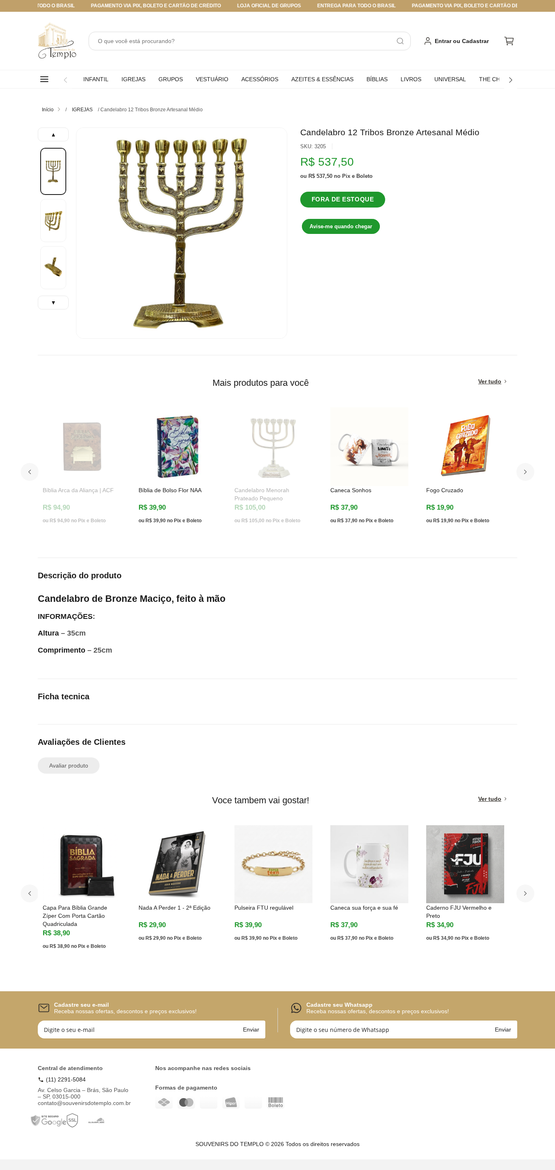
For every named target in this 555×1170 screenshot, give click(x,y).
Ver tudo (489, 381)
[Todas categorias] (46, 79)
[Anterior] (65, 80)
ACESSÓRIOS (259, 79)
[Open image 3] (53, 267)
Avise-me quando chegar (341, 226)
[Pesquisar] (400, 41)
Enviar (251, 1029)
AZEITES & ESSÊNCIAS (322, 79)
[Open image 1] (53, 171)
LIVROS (411, 79)
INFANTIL (95, 79)
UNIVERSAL (450, 79)
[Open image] (181, 233)
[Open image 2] (53, 220)
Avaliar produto (68, 765)
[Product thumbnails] (53, 218)
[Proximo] (525, 472)
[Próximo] (510, 80)
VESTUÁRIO (212, 79)
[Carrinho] (509, 41)
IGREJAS (133, 79)
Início (48, 109)
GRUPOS (170, 79)
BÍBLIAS (377, 79)
